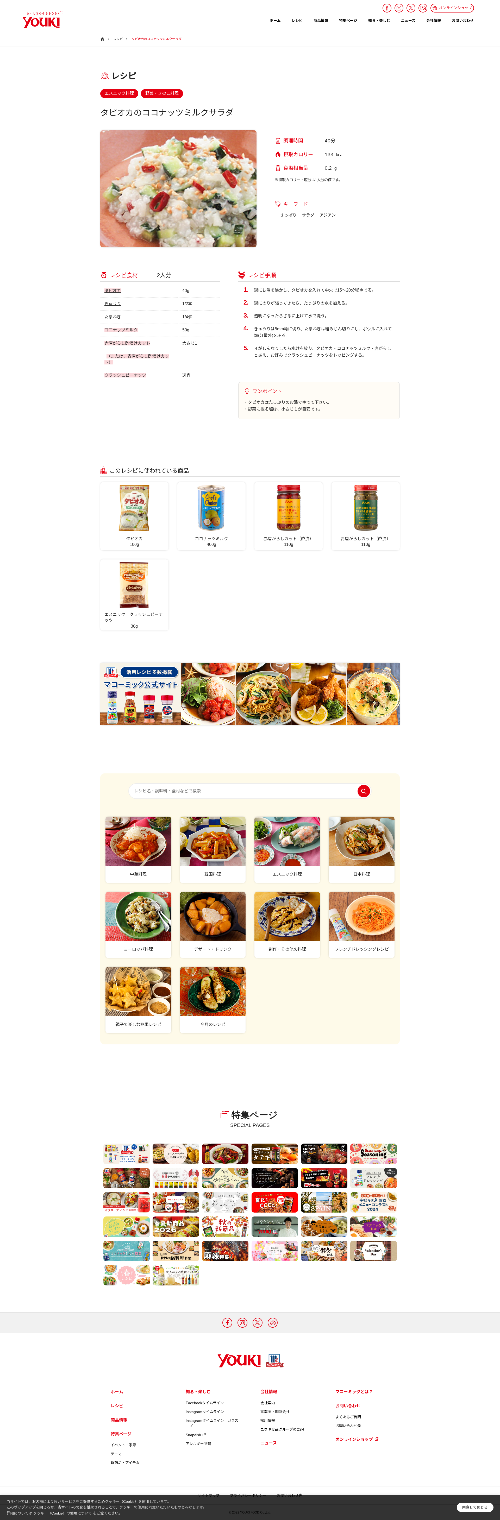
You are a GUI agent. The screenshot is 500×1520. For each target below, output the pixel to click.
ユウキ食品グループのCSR (282, 1429)
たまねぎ (112, 317)
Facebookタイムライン (205, 1403)
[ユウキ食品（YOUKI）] (40, 19)
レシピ (297, 20)
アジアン (328, 215)
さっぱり (288, 215)
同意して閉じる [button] (475, 1507)
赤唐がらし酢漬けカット (127, 343)
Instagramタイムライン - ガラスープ (212, 1423)
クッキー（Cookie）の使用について (62, 1513)
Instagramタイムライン (205, 1412)
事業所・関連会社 (275, 1412)
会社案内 (267, 1403)
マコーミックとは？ (354, 1392)
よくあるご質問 (348, 1417)
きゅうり (112, 303)
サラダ (308, 215)
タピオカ (112, 290)
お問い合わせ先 (348, 1426)
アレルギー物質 (198, 1444)
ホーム (275, 20)
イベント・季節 (123, 1445)
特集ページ (348, 20)
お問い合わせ (463, 20)
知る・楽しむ (379, 20)
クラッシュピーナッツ (125, 375)
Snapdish (193, 1435)
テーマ (116, 1454)
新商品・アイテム (125, 1463)
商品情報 (321, 20)
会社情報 (433, 20)
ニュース (408, 20)
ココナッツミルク (121, 330)
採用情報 (267, 1420)
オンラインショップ (354, 1439)
